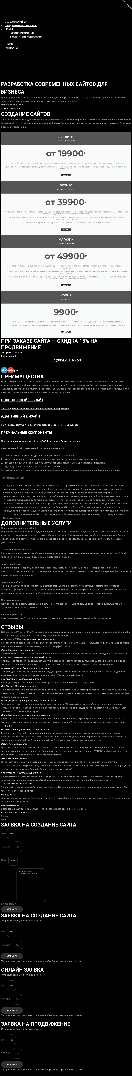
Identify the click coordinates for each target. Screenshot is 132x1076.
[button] (66, 816)
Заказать (66, 175)
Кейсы (9, 29)
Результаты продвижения (25, 36)
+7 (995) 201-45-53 (66, 360)
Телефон (7, 847)
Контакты (11, 47)
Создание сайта (15, 21)
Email (4, 860)
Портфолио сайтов (21, 33)
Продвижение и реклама (21, 25)
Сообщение (8, 904)
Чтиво (9, 44)
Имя (4, 833)
